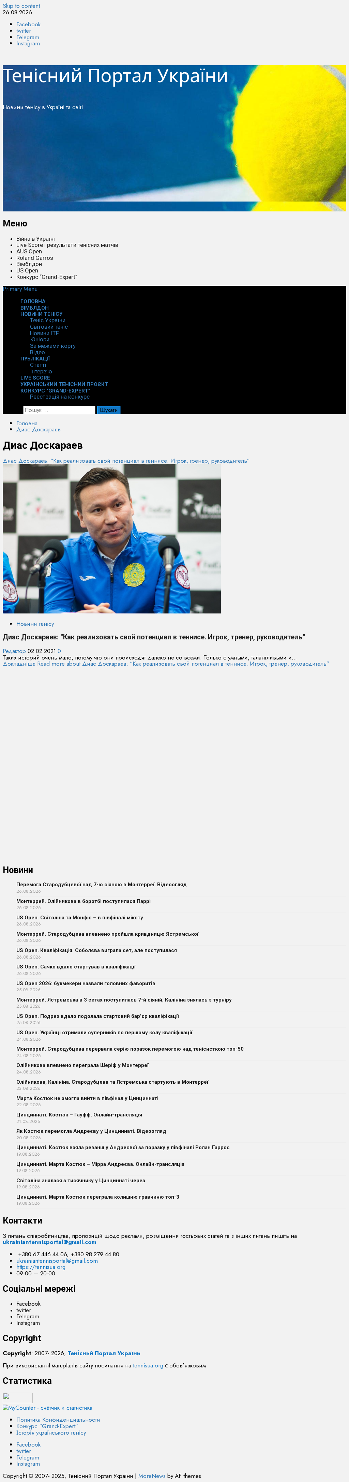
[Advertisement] (174, 163)
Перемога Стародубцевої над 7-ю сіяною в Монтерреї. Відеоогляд (101, 884)
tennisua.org (148, 1365)
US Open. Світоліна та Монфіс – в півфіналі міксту (79, 918)
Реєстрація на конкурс (60, 396)
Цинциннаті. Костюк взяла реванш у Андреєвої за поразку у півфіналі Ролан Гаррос (123, 1147)
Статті (38, 364)
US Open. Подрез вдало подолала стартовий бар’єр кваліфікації (97, 1016)
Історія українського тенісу (51, 1432)
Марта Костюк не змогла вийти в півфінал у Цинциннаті (87, 1098)
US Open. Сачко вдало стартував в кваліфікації (76, 967)
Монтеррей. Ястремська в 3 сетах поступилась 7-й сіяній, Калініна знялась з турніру (124, 1000)
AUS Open (29, 251)
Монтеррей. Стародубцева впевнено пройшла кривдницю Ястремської (107, 934)
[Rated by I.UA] (18, 1401)
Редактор (15, 651)
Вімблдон (29, 264)
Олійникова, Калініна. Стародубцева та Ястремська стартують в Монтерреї (112, 1082)
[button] (20, 289)
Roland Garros (34, 257)
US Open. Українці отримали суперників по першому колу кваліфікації (104, 1032)
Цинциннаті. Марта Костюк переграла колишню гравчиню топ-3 (97, 1197)
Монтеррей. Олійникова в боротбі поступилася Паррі (83, 901)
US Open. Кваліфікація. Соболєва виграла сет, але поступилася (96, 950)
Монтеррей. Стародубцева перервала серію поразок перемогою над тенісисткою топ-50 (130, 1049)
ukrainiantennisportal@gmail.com (57, 1261)
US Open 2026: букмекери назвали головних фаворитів (85, 983)
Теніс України (47, 320)
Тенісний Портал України (115, 75)
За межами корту (53, 345)
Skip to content (21, 6)
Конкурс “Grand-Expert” (46, 276)
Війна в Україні (35, 238)
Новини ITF (44, 333)
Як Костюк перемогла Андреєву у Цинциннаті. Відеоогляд (91, 1131)
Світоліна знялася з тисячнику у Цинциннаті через (80, 1180)
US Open (27, 270)
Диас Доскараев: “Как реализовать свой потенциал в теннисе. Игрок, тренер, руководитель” (126, 461)
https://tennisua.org (40, 1267)
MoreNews (152, 1476)
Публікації (35, 359)
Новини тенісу (41, 314)
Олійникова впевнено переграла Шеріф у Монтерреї (82, 1065)
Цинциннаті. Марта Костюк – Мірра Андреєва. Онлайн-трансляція (100, 1164)
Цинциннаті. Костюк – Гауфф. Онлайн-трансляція (79, 1115)
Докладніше (166, 664)
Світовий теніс (49, 326)
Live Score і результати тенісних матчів (67, 244)
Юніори (39, 339)
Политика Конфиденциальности (58, 1420)
